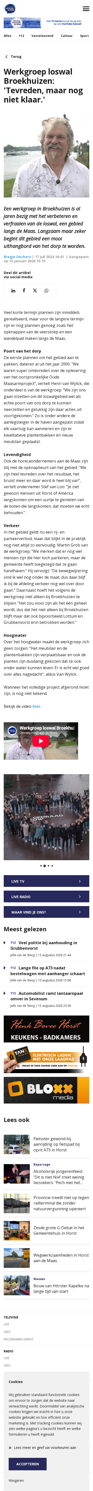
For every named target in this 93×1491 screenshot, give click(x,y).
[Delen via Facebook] (24, 290)
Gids (7, 1332)
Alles (7, 36)
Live (6, 1324)
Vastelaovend (42, 36)
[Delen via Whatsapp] (46, 290)
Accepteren (27, 1464)
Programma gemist (18, 1339)
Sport (84, 36)
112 (21, 36)
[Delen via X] (35, 290)
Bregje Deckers (17, 256)
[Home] (23, 8)
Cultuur (67, 36)
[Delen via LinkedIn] (13, 290)
